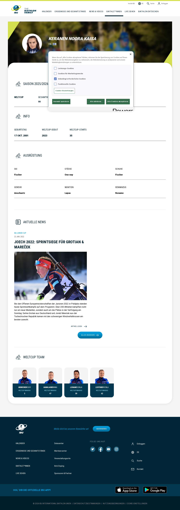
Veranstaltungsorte (62, 458)
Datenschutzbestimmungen (87, 503)
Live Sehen (130, 11)
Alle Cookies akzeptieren (118, 101)
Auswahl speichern (61, 101)
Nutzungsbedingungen (113, 503)
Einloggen (141, 444)
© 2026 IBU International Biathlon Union (52, 503)
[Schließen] (130, 54)
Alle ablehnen (95, 101)
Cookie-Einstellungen (137, 503)
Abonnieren (101, 429)
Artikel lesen (76, 326)
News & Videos (22, 458)
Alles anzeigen (88, 335)
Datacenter (59, 443)
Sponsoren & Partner (63, 473)
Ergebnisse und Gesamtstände (30, 451)
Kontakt (140, 469)
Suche (139, 461)
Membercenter (60, 451)
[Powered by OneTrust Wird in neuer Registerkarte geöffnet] (122, 109)
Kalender (20, 443)
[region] (91, 81)
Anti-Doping (59, 466)
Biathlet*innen (23, 466)
